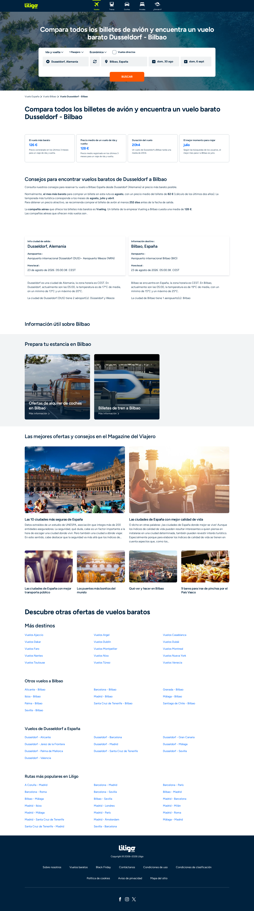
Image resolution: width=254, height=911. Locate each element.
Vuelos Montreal (173, 648)
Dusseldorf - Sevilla (175, 751)
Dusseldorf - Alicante (38, 737)
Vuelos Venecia (172, 662)
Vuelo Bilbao (49, 96)
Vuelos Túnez (102, 662)
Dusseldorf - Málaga (175, 744)
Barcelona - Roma (36, 791)
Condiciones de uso (155, 867)
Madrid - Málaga (35, 812)
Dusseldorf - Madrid (106, 744)
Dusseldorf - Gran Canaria (179, 737)
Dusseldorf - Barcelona (108, 737)
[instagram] (127, 899)
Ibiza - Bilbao (33, 696)
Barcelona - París (173, 785)
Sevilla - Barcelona (105, 826)
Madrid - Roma (172, 812)
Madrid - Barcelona (174, 798)
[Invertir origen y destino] (95, 61)
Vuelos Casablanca (174, 635)
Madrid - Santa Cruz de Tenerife (44, 819)
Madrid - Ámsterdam (106, 819)
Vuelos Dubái (171, 641)
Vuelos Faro (32, 648)
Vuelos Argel (102, 635)
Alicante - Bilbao (35, 689)
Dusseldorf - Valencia (38, 758)
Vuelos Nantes (34, 655)
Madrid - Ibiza (33, 805)
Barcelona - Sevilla (105, 791)
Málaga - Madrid (173, 819)
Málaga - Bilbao (172, 696)
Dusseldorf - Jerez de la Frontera (45, 744)
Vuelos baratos (78, 867)
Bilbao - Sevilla (103, 798)
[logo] (31, 6)
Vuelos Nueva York (174, 655)
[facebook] (120, 899)
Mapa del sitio (158, 878)
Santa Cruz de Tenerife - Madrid (44, 826)
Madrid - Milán (172, 805)
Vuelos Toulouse (35, 662)
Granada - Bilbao (173, 689)
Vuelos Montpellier (105, 648)
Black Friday (103, 867)
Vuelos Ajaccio (34, 635)
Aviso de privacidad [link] (130, 878)
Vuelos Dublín (102, 641)
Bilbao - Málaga (34, 798)
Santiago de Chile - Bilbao (179, 703)
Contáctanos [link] (127, 867)
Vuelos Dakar (33, 641)
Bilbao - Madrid (172, 791)
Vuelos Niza (101, 655)
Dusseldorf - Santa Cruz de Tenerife (116, 751)
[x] (133, 899)
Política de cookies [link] (98, 878)
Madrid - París (102, 812)
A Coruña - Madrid (36, 785)
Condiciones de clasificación (193, 867)
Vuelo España (32, 96)
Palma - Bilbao (33, 703)
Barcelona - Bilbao (105, 689)
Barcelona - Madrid (105, 785)
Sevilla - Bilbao (34, 710)
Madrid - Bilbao (103, 696)
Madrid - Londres (104, 805)
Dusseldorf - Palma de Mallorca (44, 751)
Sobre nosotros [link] (52, 867)
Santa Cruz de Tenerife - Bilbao (113, 703)
